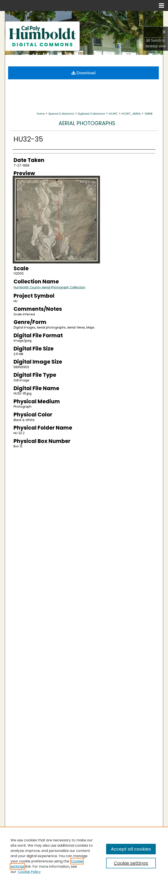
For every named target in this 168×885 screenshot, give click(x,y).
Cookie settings (131, 863)
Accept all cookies (131, 849)
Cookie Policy (29, 871)
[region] (84, 856)
